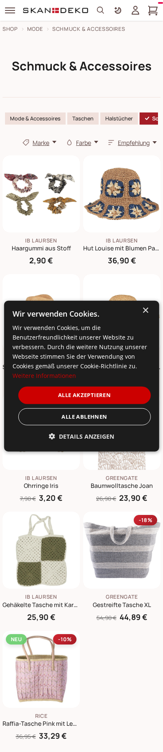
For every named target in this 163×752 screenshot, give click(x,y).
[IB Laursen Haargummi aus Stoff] (41, 193)
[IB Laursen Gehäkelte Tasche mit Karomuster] (41, 550)
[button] (81, 436)
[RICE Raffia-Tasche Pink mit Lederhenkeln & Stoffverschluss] (41, 669)
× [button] (145, 310)
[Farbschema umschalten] (117, 10)
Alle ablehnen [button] (84, 416)
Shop (10, 29)
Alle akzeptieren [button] (84, 395)
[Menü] (10, 10)
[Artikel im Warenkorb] (152, 10)
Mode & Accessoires (35, 118)
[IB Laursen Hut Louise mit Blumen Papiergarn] (121, 193)
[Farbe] (69, 142)
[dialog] (81, 376)
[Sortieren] (111, 142)
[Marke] (26, 142)
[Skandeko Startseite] (56, 10)
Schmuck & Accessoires (88, 29)
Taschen (83, 118)
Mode (35, 29)
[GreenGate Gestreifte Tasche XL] (121, 550)
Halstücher (119, 118)
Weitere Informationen (44, 376)
